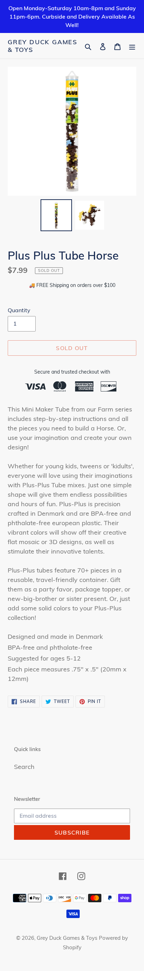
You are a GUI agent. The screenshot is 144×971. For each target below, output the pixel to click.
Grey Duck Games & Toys (42, 45)
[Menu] (132, 46)
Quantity (19, 310)
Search (24, 767)
